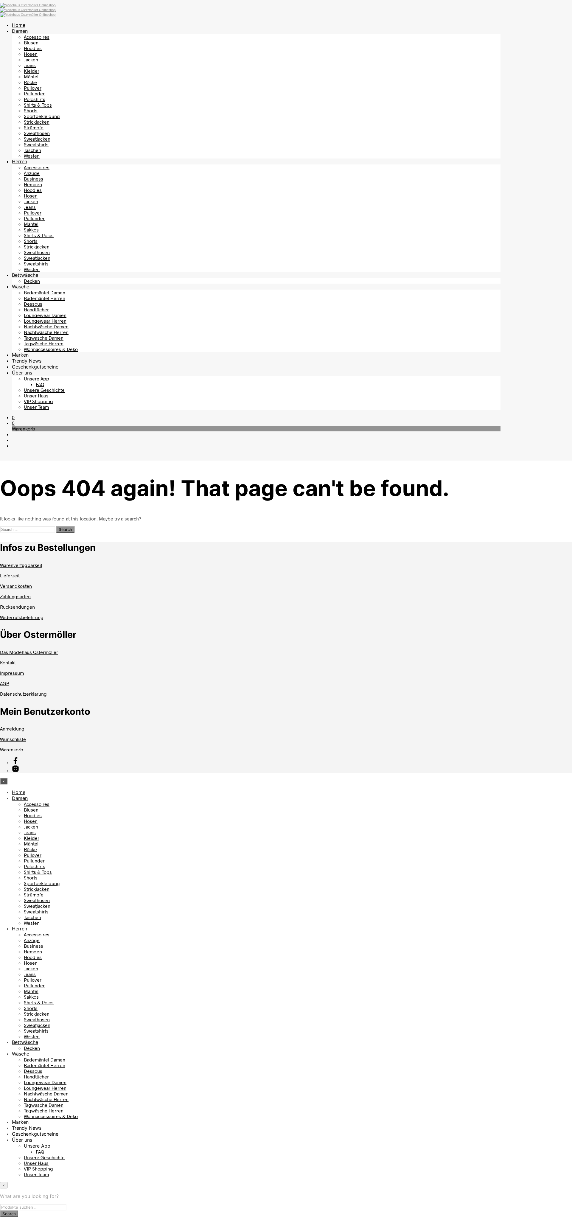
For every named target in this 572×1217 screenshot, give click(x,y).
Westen (32, 155)
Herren (19, 161)
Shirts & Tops (38, 105)
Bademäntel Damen (44, 292)
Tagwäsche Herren (43, 343)
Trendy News (26, 361)
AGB (4, 683)
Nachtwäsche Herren (46, 332)
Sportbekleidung (42, 116)
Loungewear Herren (45, 321)
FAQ (40, 384)
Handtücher (36, 309)
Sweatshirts (36, 144)
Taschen (32, 150)
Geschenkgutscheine (35, 367)
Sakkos (31, 229)
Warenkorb (11, 749)
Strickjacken (36, 122)
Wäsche (20, 287)
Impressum (12, 673)
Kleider (31, 71)
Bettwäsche (25, 275)
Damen (20, 31)
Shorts (31, 110)
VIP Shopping (38, 401)
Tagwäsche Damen (43, 338)
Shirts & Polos (39, 235)
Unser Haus (36, 395)
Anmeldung (12, 728)
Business (33, 178)
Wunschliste (13, 739)
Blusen (31, 42)
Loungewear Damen (45, 315)
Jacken (31, 59)
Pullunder (34, 93)
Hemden (33, 184)
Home (18, 25)
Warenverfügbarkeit (21, 565)
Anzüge (32, 173)
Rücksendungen (17, 607)
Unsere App (36, 378)
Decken (32, 281)
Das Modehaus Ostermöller (29, 652)
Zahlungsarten (15, 596)
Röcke (30, 82)
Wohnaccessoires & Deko (51, 349)
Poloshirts (34, 99)
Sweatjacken (37, 139)
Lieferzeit (10, 575)
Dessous (33, 304)
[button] (13, 417)
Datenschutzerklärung (23, 694)
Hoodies (33, 48)
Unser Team (36, 407)
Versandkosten (16, 586)
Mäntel (31, 76)
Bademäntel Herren (44, 298)
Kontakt (8, 662)
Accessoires (36, 37)
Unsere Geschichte (44, 390)
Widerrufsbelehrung (21, 617)
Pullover (32, 88)
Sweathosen (37, 133)
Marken (20, 355)
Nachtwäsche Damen (46, 326)
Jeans (30, 65)
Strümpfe (33, 127)
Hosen (31, 54)
